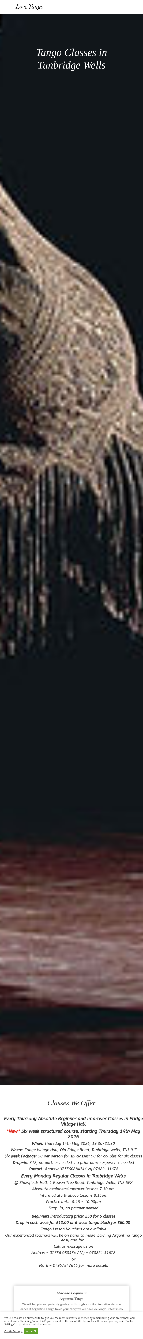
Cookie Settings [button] (13, 1331)
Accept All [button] (31, 1331)
